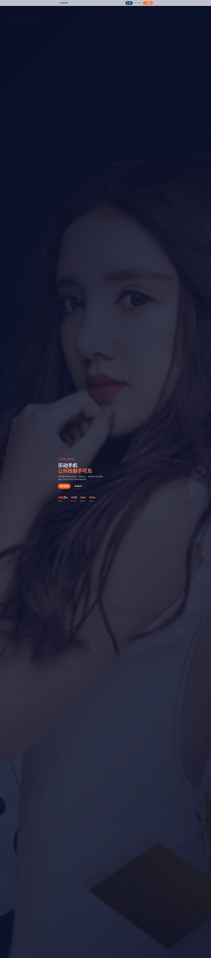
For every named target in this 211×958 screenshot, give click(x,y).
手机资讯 (138, 3)
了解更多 (148, 3)
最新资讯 (79, 486)
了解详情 (65, 486)
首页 (130, 3)
